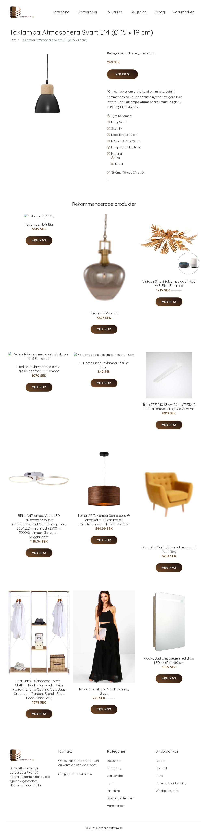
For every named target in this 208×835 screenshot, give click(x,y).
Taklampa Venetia (103, 313)
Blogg (160, 12)
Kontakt (161, 768)
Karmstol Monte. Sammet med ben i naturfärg (169, 549)
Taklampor (148, 53)
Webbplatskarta (167, 791)
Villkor (160, 776)
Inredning (61, 12)
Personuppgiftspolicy (171, 783)
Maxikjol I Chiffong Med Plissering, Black (104, 691)
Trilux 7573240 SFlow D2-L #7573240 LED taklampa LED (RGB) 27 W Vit (169, 406)
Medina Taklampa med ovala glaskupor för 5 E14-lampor (38, 369)
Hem (13, 40)
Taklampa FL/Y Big (39, 224)
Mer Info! (122, 74)
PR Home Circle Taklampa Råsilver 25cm (104, 365)
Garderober (88, 12)
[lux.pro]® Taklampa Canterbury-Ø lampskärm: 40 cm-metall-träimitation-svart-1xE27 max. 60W (104, 520)
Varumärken (183, 12)
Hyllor (111, 783)
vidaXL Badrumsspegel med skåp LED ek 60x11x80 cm (169, 660)
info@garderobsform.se (75, 774)
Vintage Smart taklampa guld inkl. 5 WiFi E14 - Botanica (168, 283)
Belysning (138, 12)
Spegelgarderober (120, 798)
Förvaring (114, 12)
